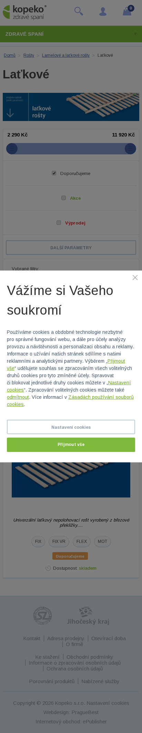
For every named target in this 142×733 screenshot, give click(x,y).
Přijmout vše (71, 444)
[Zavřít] (135, 277)
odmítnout (18, 397)
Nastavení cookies (71, 427)
